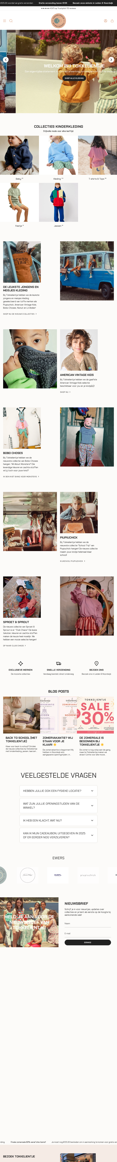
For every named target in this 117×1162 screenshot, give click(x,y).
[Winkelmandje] (112, 20)
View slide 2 (60, 111)
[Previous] (6, 60)
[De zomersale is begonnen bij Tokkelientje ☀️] (95, 715)
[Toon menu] (4, 20)
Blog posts (58, 691)
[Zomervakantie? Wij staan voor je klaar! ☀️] (58, 715)
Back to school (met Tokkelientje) (21, 739)
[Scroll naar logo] (17, 875)
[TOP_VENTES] (30, 358)
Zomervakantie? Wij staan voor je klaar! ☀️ (58, 741)
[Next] (111, 60)
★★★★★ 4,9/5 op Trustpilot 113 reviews (58, 8)
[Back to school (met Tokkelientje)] (21, 715)
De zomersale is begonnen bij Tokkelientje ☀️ (91, 741)
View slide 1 (57, 111)
